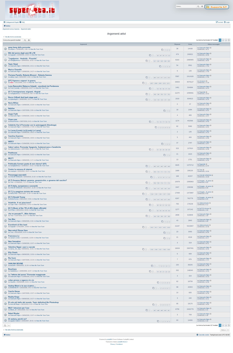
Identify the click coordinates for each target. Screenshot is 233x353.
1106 (155, 249)
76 (160, 122)
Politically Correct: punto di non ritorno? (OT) (27, 164)
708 (155, 183)
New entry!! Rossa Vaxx (18, 230)
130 (169, 188)
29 (160, 55)
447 (155, 310)
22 (166, 272)
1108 (164, 249)
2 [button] (222, 40)
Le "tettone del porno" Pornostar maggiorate (26, 275)
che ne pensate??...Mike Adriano (22, 214)
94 (157, 89)
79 (169, 122)
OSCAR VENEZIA (16, 177)
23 (169, 272)
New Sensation (14, 241)
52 (166, 205)
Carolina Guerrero (15, 136)
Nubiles (11, 108)
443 (165, 166)
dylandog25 (14, 99)
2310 (164, 83)
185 (158, 216)
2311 (168, 83)
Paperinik (202, 92)
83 (160, 210)
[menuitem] (22, 22)
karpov (12, 49)
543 (162, 61)
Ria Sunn (12, 258)
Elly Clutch (12, 253)
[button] (229, 40)
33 (163, 150)
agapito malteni (15, 321)
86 (169, 210)
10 (163, 177)
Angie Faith (13, 114)
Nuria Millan (13, 103)
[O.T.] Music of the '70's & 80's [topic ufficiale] (27, 208)
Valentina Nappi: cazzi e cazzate (21, 247)
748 (155, 94)
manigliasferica (15, 60)
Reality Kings (13, 297)
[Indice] (32, 10)
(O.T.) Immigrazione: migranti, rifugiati (24, 92)
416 (162, 199)
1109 (168, 249)
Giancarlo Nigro (204, 48)
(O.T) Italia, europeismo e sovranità (23, 186)
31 (166, 55)
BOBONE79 (14, 287)
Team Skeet (13, 64)
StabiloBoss (14, 271)
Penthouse (12, 153)
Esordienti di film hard (17, 225)
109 (155, 172)
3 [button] (225, 40)
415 (158, 199)
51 (163, 205)
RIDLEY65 (13, 193)
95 (160, 89)
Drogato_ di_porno (205, 181)
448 (158, 310)
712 (169, 183)
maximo (12, 282)
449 (162, 310)
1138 (168, 194)
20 (160, 272)
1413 (164, 227)
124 (155, 100)
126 (162, 100)
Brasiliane (12, 269)
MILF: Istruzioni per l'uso (18, 308)
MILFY (11, 158)
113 (169, 172)
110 (158, 172)
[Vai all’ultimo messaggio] (211, 48)
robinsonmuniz (15, 149)
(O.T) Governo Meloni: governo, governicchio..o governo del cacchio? (37, 180)
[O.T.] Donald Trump (16, 197)
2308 (155, 83)
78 (166, 122)
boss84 (12, 265)
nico (11, 82)
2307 (151, 83)
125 (158, 100)
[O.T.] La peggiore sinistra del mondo (24, 192)
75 (157, 122)
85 (166, 210)
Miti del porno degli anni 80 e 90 (21, 53)
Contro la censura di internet (20, 169)
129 (165, 188)
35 (169, 150)
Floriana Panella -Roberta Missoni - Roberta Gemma (30, 75)
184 (155, 216)
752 (169, 94)
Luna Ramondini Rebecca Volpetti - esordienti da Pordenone (33, 86)
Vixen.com (12, 119)
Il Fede (12, 210)
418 (169, 199)
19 (157, 272)
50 (160, 205)
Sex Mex (11, 219)
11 (166, 177)
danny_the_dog (15, 249)
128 (169, 100)
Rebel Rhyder (13, 313)
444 (169, 166)
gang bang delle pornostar (19, 47)
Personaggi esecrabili (17, 175)
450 (165, 310)
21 (163, 272)
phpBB (109, 339)
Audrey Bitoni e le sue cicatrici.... (22, 286)
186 (162, 216)
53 (169, 205)
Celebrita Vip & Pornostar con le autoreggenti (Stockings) (32, 125)
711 (165, 183)
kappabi (12, 55)
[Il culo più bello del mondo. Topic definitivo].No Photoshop (33, 302)
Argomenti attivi (26, 29)
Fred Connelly (14, 88)
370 (158, 77)
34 (166, 150)
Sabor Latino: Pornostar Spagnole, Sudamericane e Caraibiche (34, 147)
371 (162, 77)
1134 (151, 194)
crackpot (13, 171)
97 (166, 89)
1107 (160, 249)
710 (162, 183)
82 (157, 210)
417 (165, 199)
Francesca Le (13, 236)
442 (162, 166)
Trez (200, 170)
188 (169, 216)
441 (158, 166)
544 (165, 61)
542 (158, 61)
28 (157, 55)
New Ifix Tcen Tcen (36, 49)
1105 (151, 249)
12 (169, 177)
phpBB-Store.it (122, 341)
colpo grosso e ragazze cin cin (21, 280)
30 (163, 55)
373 (169, 77)
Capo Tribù (14, 204)
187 (165, 216)
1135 (155, 194)
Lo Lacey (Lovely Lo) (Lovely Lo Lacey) (24, 131)
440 (155, 166)
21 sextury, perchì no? (17, 319)
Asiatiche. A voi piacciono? (19, 203)
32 (169, 55)
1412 (160, 227)
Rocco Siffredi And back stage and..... (24, 97)
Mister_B (13, 310)
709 (158, 183)
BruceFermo (14, 121)
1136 (160, 194)
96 (163, 89)
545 (169, 61)
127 (165, 100)
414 (155, 199)
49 (157, 205)
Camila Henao (14, 291)
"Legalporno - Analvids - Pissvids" (22, 59)
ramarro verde (15, 238)
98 (169, 89)
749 (158, 94)
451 (169, 310)
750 (162, 94)
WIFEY (11, 142)
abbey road (14, 77)
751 (165, 94)
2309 (160, 83)
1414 (168, 227)
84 (163, 210)
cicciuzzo (202, 81)
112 (165, 172)
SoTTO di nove (204, 208)
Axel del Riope (15, 304)
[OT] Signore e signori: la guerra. (22, 81)
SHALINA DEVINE (15, 264)
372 (165, 77)
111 (162, 172)
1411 (155, 227)
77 (163, 122)
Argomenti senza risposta (11, 29)
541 (155, 61)
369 (155, 77)
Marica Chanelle (15, 70)
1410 (151, 227)
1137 (164, 194)
